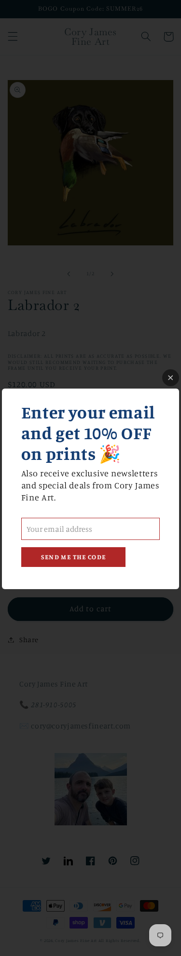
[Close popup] (170, 377)
